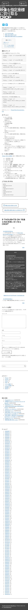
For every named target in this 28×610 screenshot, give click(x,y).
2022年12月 (7, 460)
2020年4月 (7, 496)
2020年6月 (7, 493)
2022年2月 (7, 470)
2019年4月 (7, 515)
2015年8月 (7, 582)
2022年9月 (7, 461)
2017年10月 (7, 542)
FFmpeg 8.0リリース (9, 410)
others (6, 381)
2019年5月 (7, 513)
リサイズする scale (9, 33)
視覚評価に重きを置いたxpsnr (11, 419)
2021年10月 (7, 476)
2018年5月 (7, 531)
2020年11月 (7, 486)
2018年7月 (7, 528)
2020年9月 (7, 489)
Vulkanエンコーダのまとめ (11, 409)
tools (6, 382)
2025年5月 (7, 438)
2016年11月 (7, 559)
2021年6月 (7, 481)
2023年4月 (7, 454)
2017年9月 (7, 543)
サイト (3, 340)
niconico (6, 379)
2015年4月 (7, 588)
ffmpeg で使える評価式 (7, 156)
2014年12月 (7, 594)
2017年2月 (7, 554)
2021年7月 (7, 480)
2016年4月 (7, 569)
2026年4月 (7, 432)
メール (3, 335)
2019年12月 (7, 502)
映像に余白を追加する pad (10, 34)
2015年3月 (7, 589)
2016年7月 (7, 565)
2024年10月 (7, 441)
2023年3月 (7, 455)
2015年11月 (7, 577)
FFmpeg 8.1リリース (9, 404)
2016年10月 (7, 560)
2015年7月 (7, 583)
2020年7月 (7, 492)
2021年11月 (7, 475)
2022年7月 (7, 463)
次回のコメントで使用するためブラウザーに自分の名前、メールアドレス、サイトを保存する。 (13, 348)
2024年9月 (7, 443)
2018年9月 (7, 525)
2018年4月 (7, 533)
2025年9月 (7, 435)
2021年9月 (7, 478)
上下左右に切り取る (9, 46)
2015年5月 (7, 586)
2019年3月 (7, 516)
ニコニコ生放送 (8, 385)
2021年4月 (7, 483)
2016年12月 (7, 557)
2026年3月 (7, 434)
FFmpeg (3, 7)
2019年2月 (7, 518)
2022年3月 (7, 469)
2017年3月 (7, 553)
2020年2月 (7, 499)
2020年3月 (7, 498)
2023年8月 (7, 449)
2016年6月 (7, 566)
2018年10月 (7, 524)
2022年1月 (7, 472)
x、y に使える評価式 (9, 45)
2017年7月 (7, 547)
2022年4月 (7, 467)
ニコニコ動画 (8, 384)
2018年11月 (7, 522)
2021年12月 (7, 473)
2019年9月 (7, 507)
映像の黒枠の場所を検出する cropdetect (13, 36)
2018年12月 (7, 521)
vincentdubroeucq (7, 607)
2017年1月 (7, 556)
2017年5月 (7, 550)
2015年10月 (7, 579)
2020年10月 (7, 487)
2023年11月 (7, 448)
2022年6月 (7, 464)
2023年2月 (7, 457)
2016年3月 (7, 571)
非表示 (9, 40)
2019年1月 (7, 519)
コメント (4, 313)
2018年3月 (7, 534)
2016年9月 (7, 562)
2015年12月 (7, 575)
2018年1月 (7, 537)
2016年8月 (7, 563)
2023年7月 (7, 451)
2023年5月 (7, 452)
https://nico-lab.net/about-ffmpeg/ (14, 272)
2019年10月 (7, 505)
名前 (3, 330)
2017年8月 (7, 545)
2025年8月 (7, 437)
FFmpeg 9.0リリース (9, 400)
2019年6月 (7, 512)
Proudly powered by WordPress (9, 605)
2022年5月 (7, 466)
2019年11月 (7, 504)
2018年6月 (7, 530)
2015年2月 (7, 591)
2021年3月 (7, 484)
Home (6, 3)
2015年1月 (7, 592)
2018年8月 (7, 527)
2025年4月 (7, 440)
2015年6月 (7, 585)
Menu (23, 3)
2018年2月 (7, 536)
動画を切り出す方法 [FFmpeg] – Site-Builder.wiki (14, 295)
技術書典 (7, 387)
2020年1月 (7, 501)
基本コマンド (6, 42)
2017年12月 (7, 539)
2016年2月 (7, 572)
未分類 (6, 388)
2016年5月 (7, 568)
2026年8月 (7, 431)
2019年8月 (7, 508)
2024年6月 (7, 445)
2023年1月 (7, 458)
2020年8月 (7, 490)
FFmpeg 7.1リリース (9, 418)
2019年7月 (7, 510)
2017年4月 (7, 551)
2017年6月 (7, 548)
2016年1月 (7, 574)
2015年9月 (7, 580)
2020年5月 (7, 495)
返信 (23, 247)
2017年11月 (7, 540)
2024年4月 (7, 446)
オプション (5, 43)
